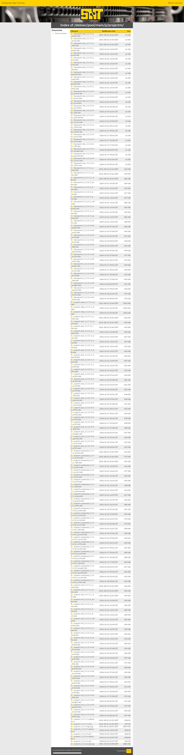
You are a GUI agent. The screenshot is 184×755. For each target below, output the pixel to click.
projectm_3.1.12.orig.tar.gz (83, 744)
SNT (128, 751)
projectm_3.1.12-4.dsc (82, 741)
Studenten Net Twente (13, 3)
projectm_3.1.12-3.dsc (82, 734)
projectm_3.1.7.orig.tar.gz (83, 727)
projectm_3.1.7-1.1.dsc (82, 724)
